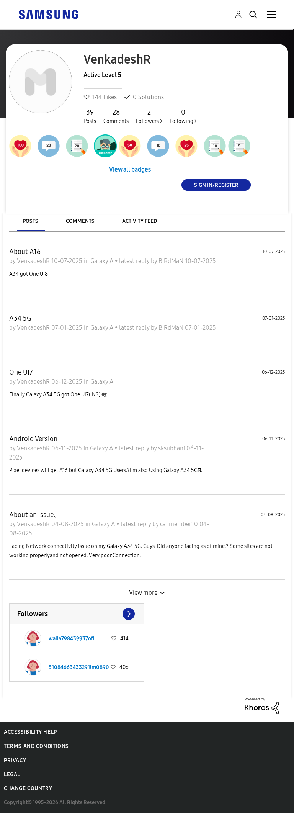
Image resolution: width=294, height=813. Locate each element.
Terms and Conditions (36, 746)
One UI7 (21, 372)
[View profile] (33, 638)
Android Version (33, 439)
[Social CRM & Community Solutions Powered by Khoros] (262, 705)
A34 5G (20, 318)
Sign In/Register (216, 185)
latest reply (135, 261)
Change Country (28, 788)
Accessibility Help (30, 732)
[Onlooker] (105, 145)
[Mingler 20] (48, 145)
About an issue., (33, 514)
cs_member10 (179, 524)
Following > (183, 116)
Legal (12, 774)
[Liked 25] (186, 145)
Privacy (15, 760)
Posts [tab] (30, 221)
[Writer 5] (239, 145)
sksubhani (172, 448)
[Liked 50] (129, 145)
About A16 (25, 251)
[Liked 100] (20, 145)
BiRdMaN (171, 261)
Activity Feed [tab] (139, 221)
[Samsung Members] (48, 14)
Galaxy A (102, 261)
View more (143, 592)
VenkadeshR (34, 261)
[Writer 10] (214, 145)
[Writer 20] (76, 145)
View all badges (130, 169)
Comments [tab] (80, 221)
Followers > (149, 116)
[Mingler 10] (158, 145)
